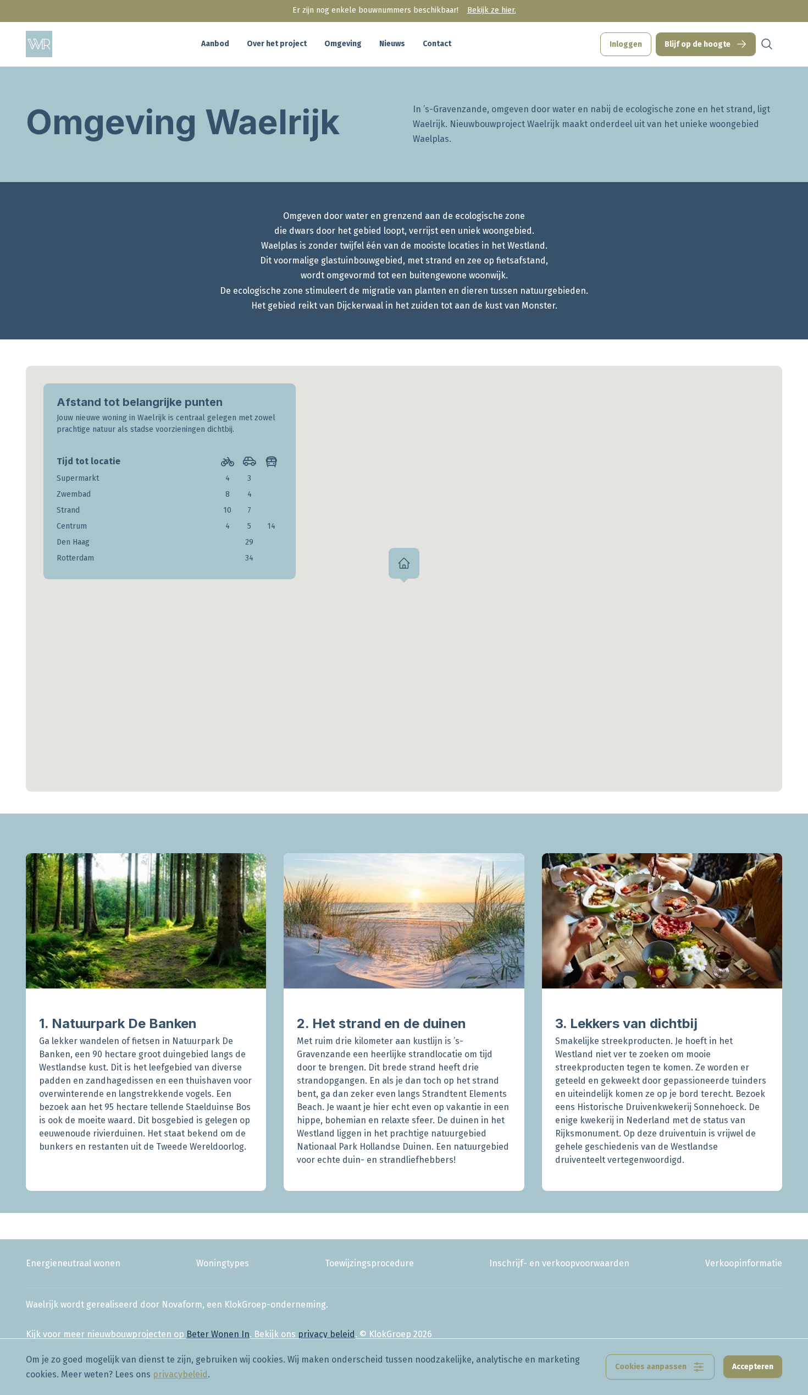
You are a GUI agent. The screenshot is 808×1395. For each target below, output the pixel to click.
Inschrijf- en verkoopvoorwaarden (559, 1263)
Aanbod (215, 43)
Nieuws (392, 43)
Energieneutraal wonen (73, 1263)
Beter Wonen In (218, 1334)
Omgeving (343, 43)
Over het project (277, 43)
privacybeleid (180, 1374)
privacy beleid (326, 1334)
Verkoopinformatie (743, 1263)
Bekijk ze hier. (491, 10)
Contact (437, 43)
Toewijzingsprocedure (369, 1263)
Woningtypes (222, 1263)
